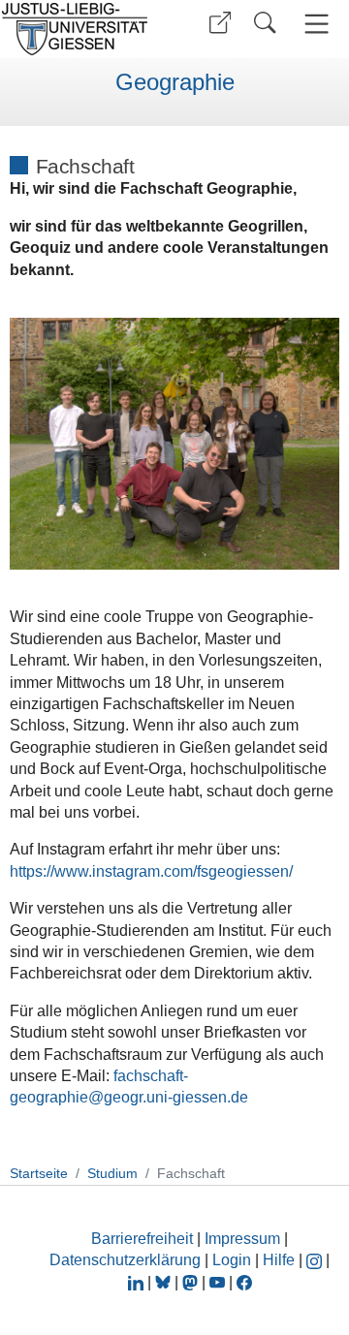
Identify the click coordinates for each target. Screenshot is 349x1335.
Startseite (39, 1173)
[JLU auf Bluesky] (164, 1282)
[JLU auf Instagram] (316, 1260)
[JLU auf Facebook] (244, 1282)
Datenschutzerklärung (125, 1260)
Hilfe (279, 1260)
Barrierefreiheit (142, 1238)
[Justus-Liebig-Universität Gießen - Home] (80, 29)
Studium (112, 1173)
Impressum (242, 1238)
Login (233, 1260)
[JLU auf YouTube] (217, 1282)
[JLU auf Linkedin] (137, 1282)
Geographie (175, 82)
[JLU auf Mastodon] (192, 1282)
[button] (220, 23)
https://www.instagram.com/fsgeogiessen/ (151, 871)
